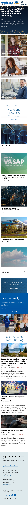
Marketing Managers (12, 75)
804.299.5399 (7, 484)
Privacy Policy (19, 490)
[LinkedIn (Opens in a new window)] (9, 495)
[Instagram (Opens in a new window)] (12, 495)
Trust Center (8, 491)
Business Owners (10, 53)
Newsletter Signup (11, 465)
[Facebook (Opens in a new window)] (3, 495)
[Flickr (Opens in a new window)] (15, 495)
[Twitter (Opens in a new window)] (6, 495)
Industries (5, 490)
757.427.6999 (7, 475)
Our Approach (6, 31)
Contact (12, 490)
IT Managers (8, 97)
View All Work (13, 288)
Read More (14, 119)
